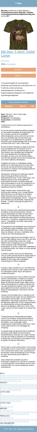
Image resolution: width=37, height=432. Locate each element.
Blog (10, 429)
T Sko (18, 3)
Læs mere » (18, 70)
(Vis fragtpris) (11, 64)
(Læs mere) (5, 61)
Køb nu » (18, 75)
